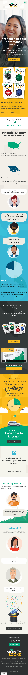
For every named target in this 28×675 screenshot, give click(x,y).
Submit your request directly (14, 368)
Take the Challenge (14, 441)
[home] (14, 5)
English (3, 673)
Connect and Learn (14, 59)
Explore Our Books (14, 341)
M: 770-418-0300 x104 (8, 112)
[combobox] (4, 673)
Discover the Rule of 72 (14, 628)
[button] (25, 2)
